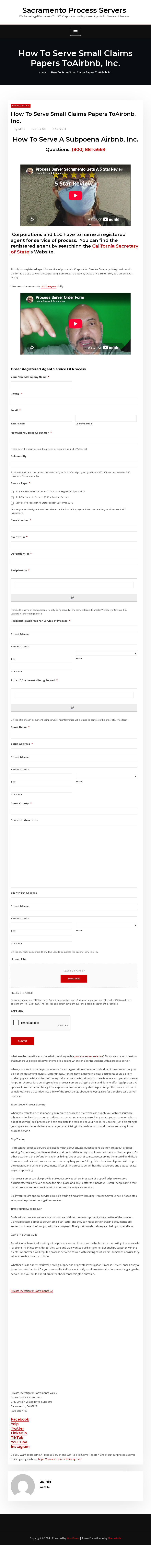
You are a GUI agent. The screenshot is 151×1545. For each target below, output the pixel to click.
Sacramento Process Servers (74, 10)
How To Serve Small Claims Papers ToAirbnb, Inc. (81, 72)
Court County (21, 803)
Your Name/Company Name (30, 377)
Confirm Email (84, 423)
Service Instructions (24, 820)
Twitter (17, 1428)
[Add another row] (72, 597)
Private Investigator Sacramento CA (32, 1291)
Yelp (15, 1424)
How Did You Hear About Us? (31, 432)
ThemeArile (114, 1538)
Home (42, 72)
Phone (16, 393)
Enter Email (18, 423)
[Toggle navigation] (75, 32)
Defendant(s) (21, 553)
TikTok (17, 1437)
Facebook (20, 1419)
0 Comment (59, 129)
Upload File (18, 959)
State (79, 658)
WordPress (73, 1538)
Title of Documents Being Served (34, 680)
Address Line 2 (20, 646)
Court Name (20, 727)
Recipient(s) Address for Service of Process (40, 621)
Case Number (21, 520)
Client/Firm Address (24, 893)
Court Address (22, 744)
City (13, 659)
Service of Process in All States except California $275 (44, 502)
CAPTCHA (17, 1011)
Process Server (20, 105)
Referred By (18, 456)
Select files (74, 978)
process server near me (89, 1056)
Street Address (20, 634)
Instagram (20, 1446)
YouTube (19, 1442)
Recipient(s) (20, 570)
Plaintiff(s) (19, 537)
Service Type (20, 483)
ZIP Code (16, 671)
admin (20, 129)
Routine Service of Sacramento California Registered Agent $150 (50, 491)
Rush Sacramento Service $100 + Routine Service (42, 496)
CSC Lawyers (48, 286)
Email (16, 410)
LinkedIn (19, 1433)
